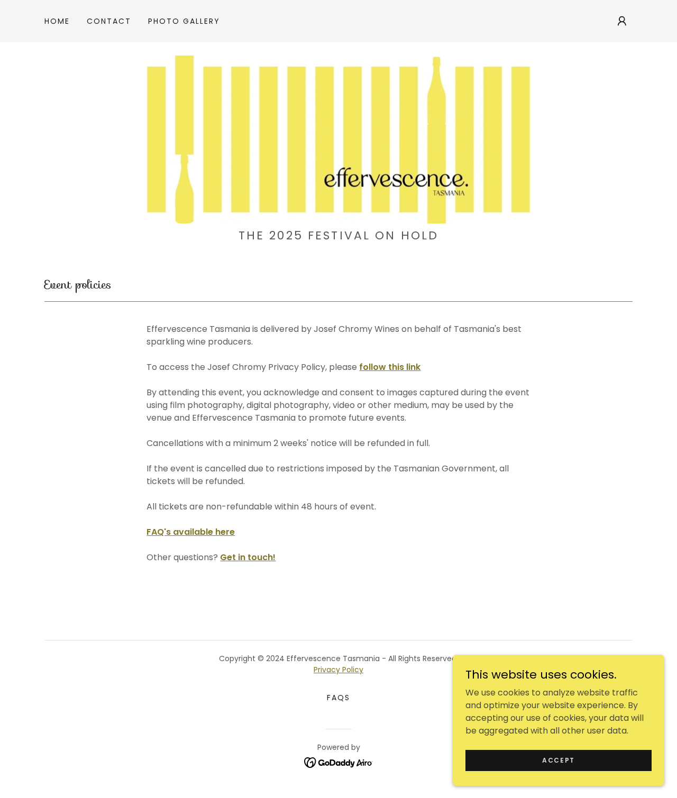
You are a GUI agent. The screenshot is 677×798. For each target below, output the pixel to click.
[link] (338, 139)
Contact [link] (109, 21)
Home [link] (57, 21)
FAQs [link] (338, 697)
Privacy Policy (338, 669)
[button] (622, 21)
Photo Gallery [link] (184, 21)
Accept (558, 759)
